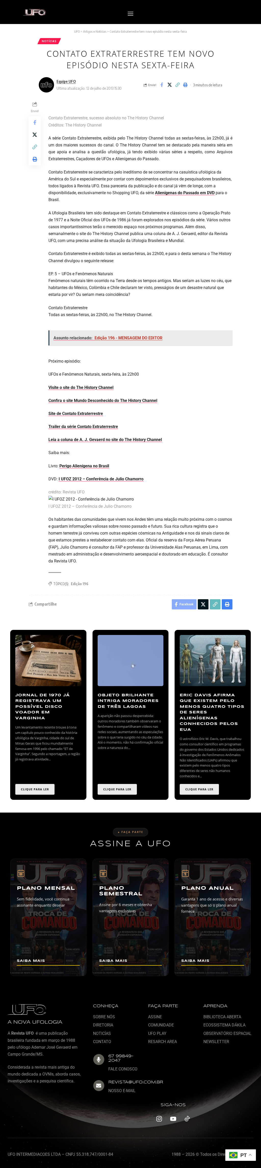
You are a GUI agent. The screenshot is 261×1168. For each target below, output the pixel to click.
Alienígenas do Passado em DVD (185, 192)
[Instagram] (159, 1118)
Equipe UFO (66, 81)
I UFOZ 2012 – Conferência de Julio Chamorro (101, 479)
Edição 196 (79, 584)
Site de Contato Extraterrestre (75, 413)
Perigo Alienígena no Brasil (84, 466)
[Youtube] (173, 1118)
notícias (49, 41)
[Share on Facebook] (161, 85)
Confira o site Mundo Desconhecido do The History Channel (102, 400)
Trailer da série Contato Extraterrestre (83, 426)
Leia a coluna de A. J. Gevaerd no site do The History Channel (105, 439)
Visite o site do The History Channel (80, 387)
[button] (130, 14)
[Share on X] (169, 85)
